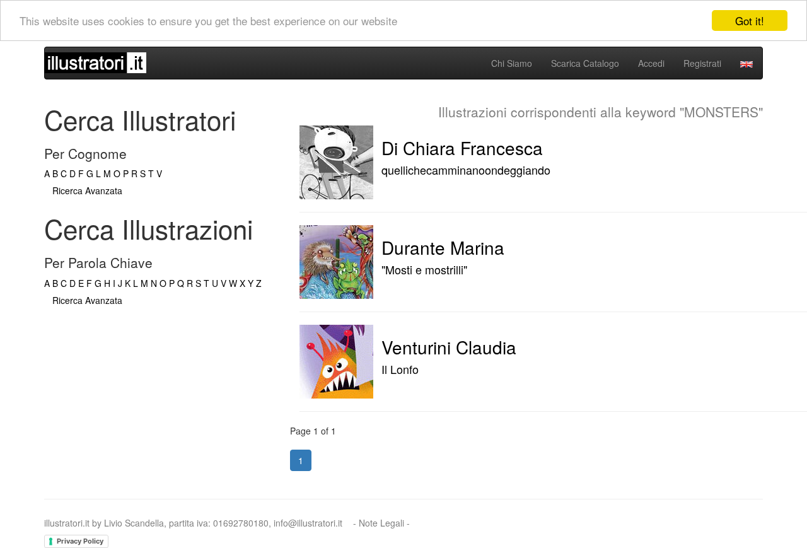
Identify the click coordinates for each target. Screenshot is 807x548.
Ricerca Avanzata (87, 190)
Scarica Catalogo (585, 63)
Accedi (651, 63)
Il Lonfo (400, 369)
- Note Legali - (381, 522)
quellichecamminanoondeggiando (465, 169)
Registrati (702, 63)
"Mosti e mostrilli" (424, 269)
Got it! (749, 20)
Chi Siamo (511, 63)
